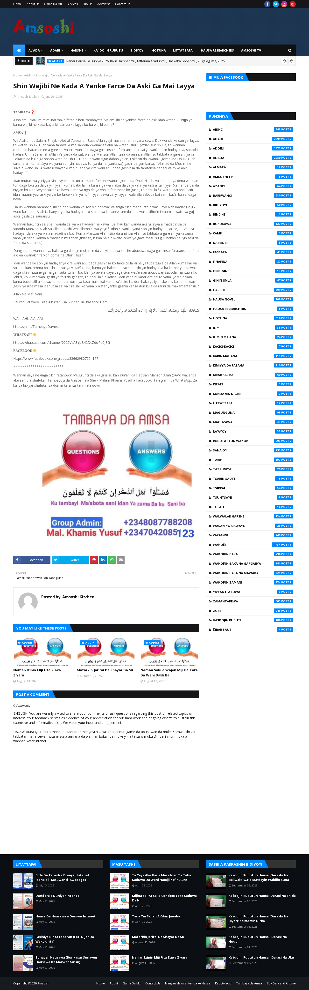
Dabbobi (247, 242)
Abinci (247, 129)
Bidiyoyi (247, 205)
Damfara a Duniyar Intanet (57, 895)
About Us (33, 4)
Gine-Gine (247, 271)
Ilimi (247, 327)
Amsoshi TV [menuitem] (251, 50)
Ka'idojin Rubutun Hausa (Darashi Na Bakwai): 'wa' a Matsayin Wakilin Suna (259, 877)
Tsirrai (247, 488)
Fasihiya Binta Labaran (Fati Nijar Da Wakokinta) (64, 939)
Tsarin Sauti (247, 478)
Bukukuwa (247, 224)
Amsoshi (43, 983)
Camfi (247, 233)
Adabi (247, 139)
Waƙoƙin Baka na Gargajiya (247, 563)
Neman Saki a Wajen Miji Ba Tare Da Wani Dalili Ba (169, 672)
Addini (28, 75)
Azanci (247, 186)
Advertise (103, 4)
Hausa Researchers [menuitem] (217, 50)
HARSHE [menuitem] (76, 50)
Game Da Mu (53, 4)
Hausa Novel (247, 299)
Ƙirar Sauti (247, 629)
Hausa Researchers (247, 309)
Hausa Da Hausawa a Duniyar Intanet (65, 916)
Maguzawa (247, 422)
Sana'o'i (247, 450)
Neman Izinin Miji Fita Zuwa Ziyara (37, 672)
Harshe (247, 290)
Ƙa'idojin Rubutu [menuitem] (108, 50)
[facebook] (267, 4)
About (114, 983)
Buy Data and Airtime (281, 983)
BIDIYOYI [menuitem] (137, 50)
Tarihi (247, 460)
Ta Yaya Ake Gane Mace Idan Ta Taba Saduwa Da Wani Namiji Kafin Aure (161, 877)
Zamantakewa (247, 601)
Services (72, 4)
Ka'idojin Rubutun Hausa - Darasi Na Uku (261, 957)
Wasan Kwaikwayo (247, 526)
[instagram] (284, 4)
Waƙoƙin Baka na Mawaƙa (247, 573)
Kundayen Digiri (247, 393)
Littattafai (247, 403)
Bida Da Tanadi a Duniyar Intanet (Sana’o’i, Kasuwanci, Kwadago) (62, 877)
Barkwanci (247, 195)
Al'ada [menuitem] (34, 50)
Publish (87, 4)
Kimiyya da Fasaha (247, 365)
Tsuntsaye (247, 497)
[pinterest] (293, 4)
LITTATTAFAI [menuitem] (183, 50)
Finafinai (247, 261)
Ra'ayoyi (247, 431)
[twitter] (276, 4)
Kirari (247, 384)
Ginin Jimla (247, 280)
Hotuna (247, 318)
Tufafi (247, 507)
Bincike (247, 214)
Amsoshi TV (247, 176)
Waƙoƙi (247, 544)
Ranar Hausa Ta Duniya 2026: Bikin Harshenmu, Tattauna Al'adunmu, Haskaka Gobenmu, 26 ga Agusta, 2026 (145, 61)
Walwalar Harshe (247, 516)
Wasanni (247, 535)
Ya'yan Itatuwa (247, 592)
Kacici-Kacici (247, 346)
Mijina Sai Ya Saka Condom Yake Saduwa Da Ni (164, 898)
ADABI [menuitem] (55, 50)
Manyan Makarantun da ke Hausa (187, 983)
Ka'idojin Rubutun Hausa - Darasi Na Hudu (258, 939)
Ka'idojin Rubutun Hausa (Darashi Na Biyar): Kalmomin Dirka (258, 918)
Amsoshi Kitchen (28, 97)
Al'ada (247, 158)
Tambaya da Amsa (249, 983)
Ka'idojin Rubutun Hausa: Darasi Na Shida (262, 895)
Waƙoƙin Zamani (247, 582)
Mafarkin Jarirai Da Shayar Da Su (105, 670)
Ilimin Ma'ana (247, 337)
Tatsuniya (247, 469)
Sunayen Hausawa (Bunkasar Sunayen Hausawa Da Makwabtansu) (66, 959)
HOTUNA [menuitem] (159, 50)
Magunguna (247, 412)
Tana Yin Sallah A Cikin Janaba (156, 916)
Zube (247, 610)
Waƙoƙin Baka (247, 554)
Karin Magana (247, 356)
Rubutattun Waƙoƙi (247, 441)
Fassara (247, 252)
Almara (247, 167)
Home (17, 4)
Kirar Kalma (247, 375)
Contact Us (122, 4)
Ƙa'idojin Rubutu (247, 620)
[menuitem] (19, 50)
